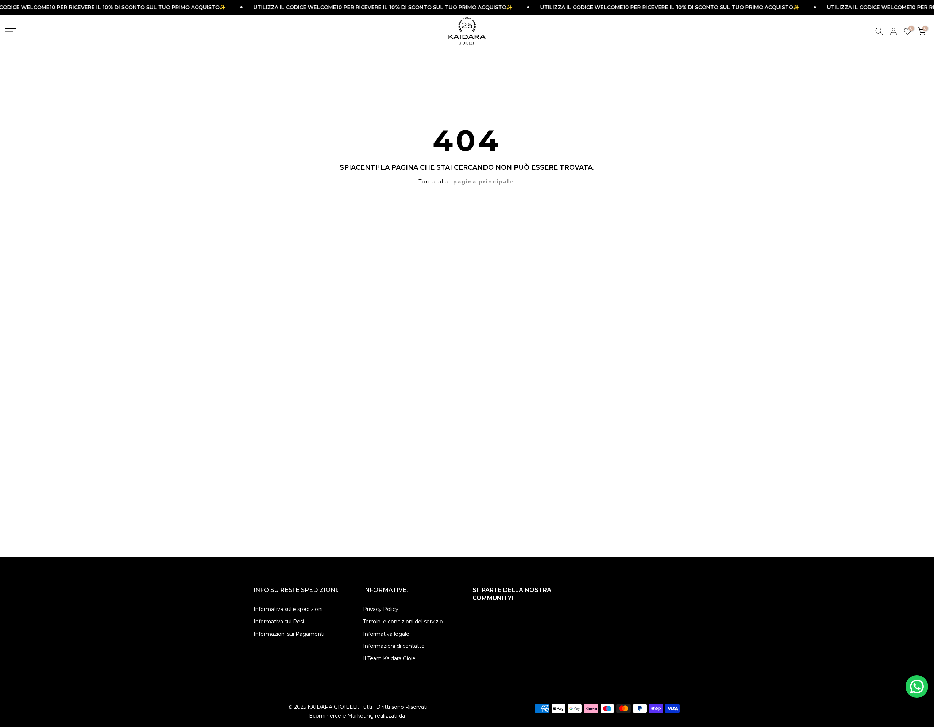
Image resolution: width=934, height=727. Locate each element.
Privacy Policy (380, 609)
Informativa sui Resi (279, 621)
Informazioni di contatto (394, 646)
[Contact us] (917, 686)
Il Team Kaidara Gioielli (391, 658)
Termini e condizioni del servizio (403, 621)
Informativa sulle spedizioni (288, 609)
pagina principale (483, 181)
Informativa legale (386, 633)
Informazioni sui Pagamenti (289, 633)
